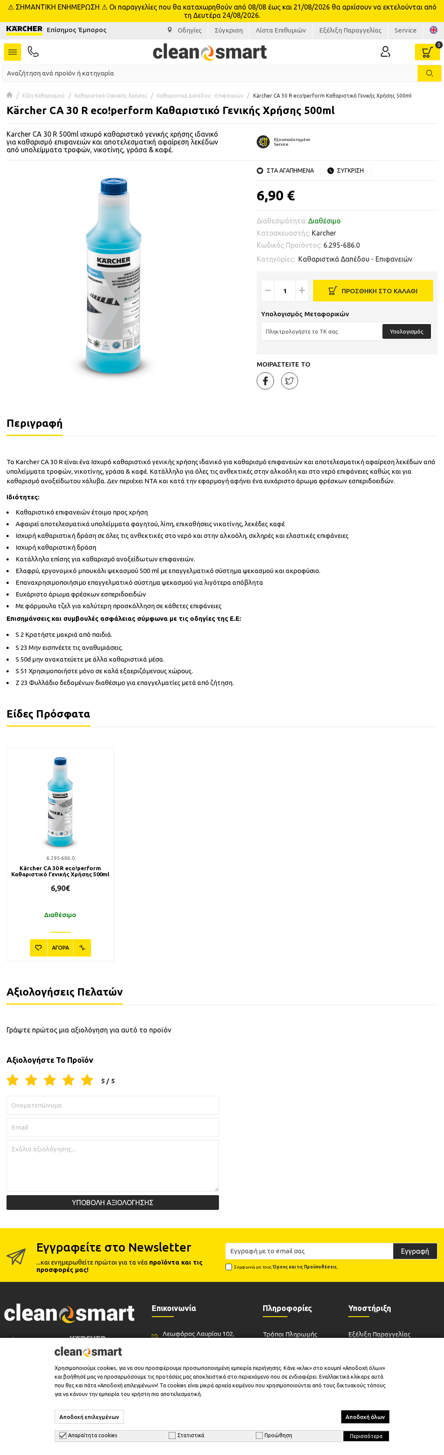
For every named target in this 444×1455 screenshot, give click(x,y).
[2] (31, 1080)
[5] (87, 1080)
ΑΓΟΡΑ (60, 947)
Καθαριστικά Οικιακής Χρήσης (111, 95)
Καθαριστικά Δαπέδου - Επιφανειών (200, 95)
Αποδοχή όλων (365, 1417)
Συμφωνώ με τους (286, 1267)
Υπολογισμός (406, 331)
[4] (68, 1080)
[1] (13, 1080)
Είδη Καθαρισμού (44, 95)
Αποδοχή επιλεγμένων (89, 1417)
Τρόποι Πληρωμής (290, 1334)
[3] (50, 1080)
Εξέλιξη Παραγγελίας (379, 1334)
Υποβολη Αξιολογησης (112, 1202)
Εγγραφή (415, 1251)
